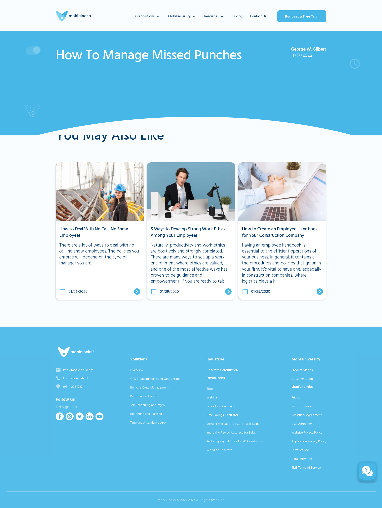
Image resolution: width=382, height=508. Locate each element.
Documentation (302, 379)
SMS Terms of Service (306, 467)
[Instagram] (70, 419)
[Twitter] (80, 419)
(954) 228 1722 (73, 387)
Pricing (237, 16)
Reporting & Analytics (144, 396)
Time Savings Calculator (222, 415)
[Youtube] (99, 419)
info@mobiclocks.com (78, 370)
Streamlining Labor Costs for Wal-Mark (233, 424)
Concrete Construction (222, 370)
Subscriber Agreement (306, 415)
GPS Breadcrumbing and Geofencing (155, 379)
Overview (136, 370)
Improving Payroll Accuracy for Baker (231, 432)
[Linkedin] (90, 419)
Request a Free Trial (302, 16)
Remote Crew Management (149, 387)
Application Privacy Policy (308, 441)
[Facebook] (60, 419)
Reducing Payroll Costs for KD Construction (236, 441)
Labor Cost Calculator (221, 406)
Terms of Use (300, 450)
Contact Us (258, 16)
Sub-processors (301, 406)
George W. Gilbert (308, 49)
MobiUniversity (179, 16)
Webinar (212, 397)
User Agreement (302, 424)
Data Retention (301, 459)
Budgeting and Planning (146, 414)
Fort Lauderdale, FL (76, 378)
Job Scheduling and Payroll (148, 405)
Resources (211, 16)
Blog (210, 389)
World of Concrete (219, 450)
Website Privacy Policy (306, 432)
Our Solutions (144, 16)
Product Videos (302, 370)
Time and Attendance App (148, 422)
